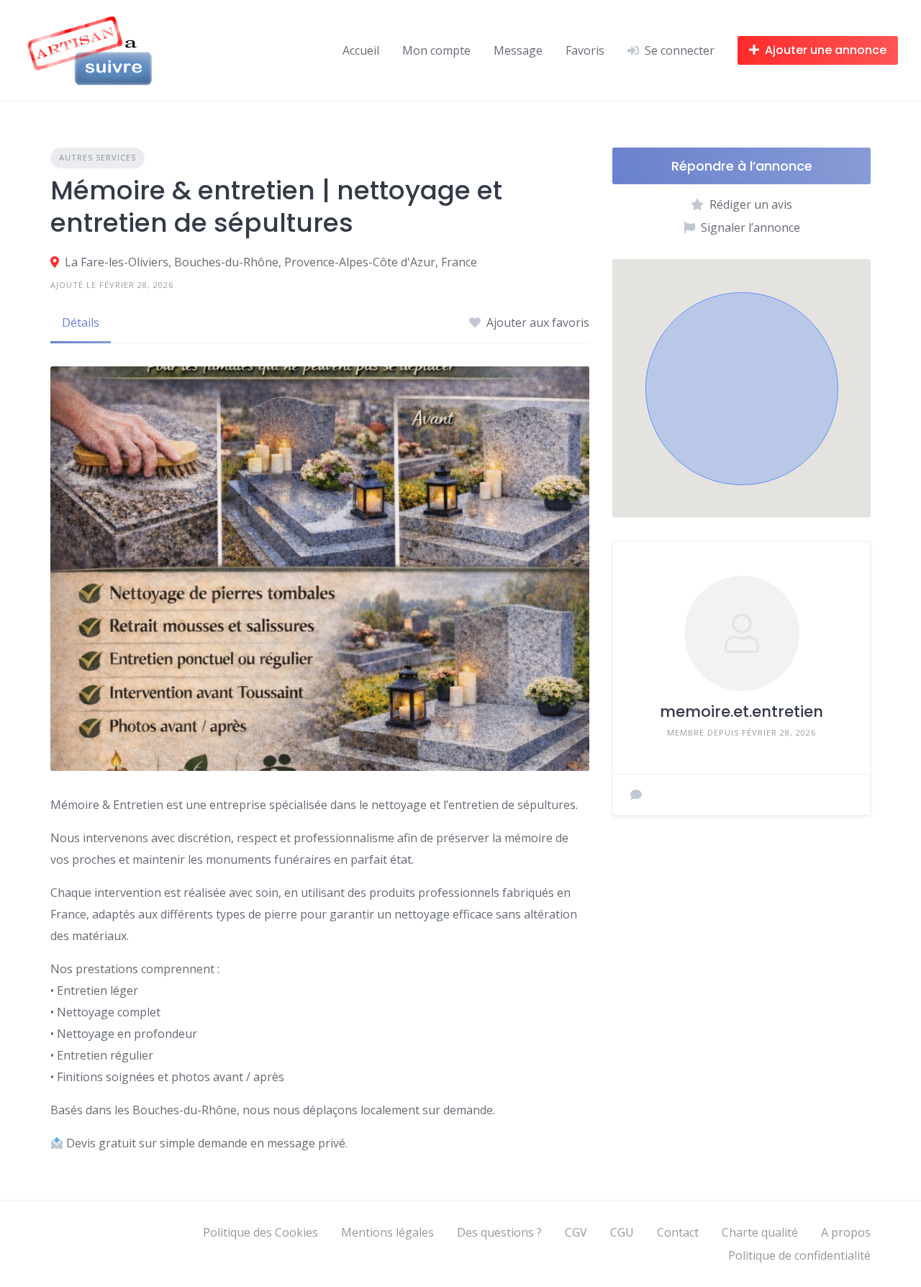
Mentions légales (387, 1232)
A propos (846, 1232)
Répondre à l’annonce (741, 166)
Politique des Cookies (260, 1232)
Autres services (97, 157)
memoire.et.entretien (741, 711)
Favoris (585, 50)
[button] (742, 389)
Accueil (360, 50)
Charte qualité (760, 1232)
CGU (622, 1232)
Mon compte (436, 50)
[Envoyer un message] (636, 794)
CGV (576, 1232)
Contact (678, 1232)
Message (518, 50)
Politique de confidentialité (799, 1255)
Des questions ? (499, 1232)
